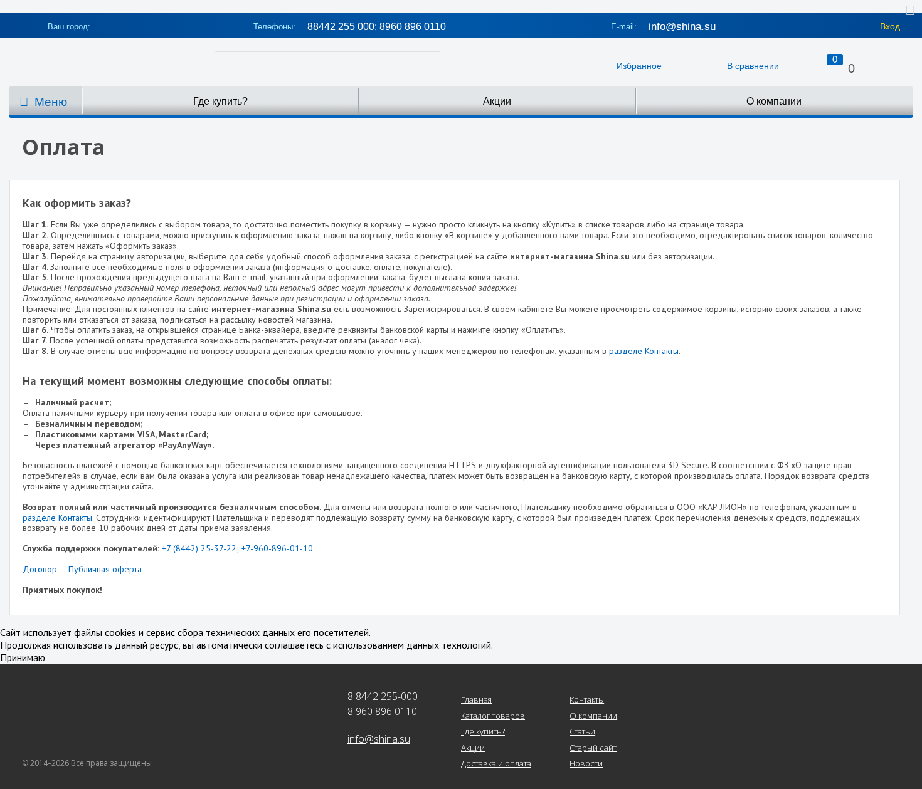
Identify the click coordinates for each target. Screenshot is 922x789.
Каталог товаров (493, 716)
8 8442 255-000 (382, 696)
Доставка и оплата (496, 764)
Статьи (582, 732)
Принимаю (22, 657)
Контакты (587, 700)
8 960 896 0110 (382, 711)
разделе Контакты (644, 351)
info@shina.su (682, 27)
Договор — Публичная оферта (82, 569)
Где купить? (220, 101)
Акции (497, 101)
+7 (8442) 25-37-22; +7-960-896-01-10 (237, 548)
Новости (586, 764)
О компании (774, 101)
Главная (476, 700)
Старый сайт (593, 748)
